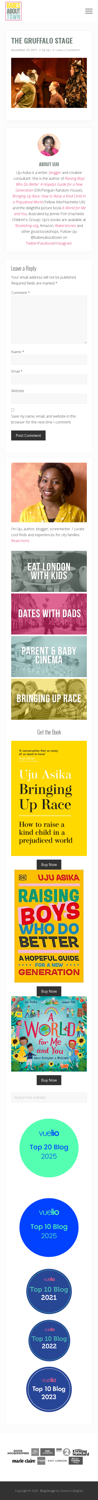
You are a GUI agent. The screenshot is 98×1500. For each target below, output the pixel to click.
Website (17, 390)
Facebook (46, 243)
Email (17, 371)
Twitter (31, 243)
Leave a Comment (68, 50)
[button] (89, 11)
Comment (20, 292)
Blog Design (48, 1491)
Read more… (21, 540)
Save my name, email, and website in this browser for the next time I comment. (43, 419)
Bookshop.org (26, 225)
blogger (55, 172)
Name (17, 351)
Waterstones (65, 225)
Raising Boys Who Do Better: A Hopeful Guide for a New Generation (50, 184)
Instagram (63, 243)
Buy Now (49, 864)
